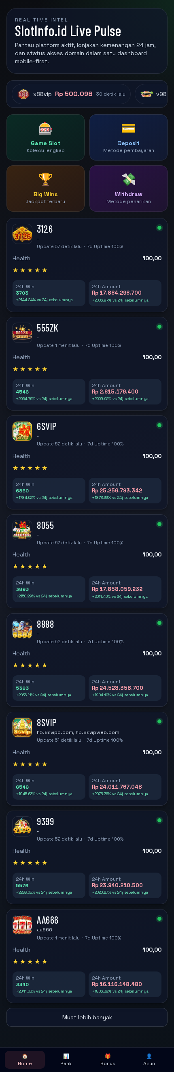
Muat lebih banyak (87, 1017)
